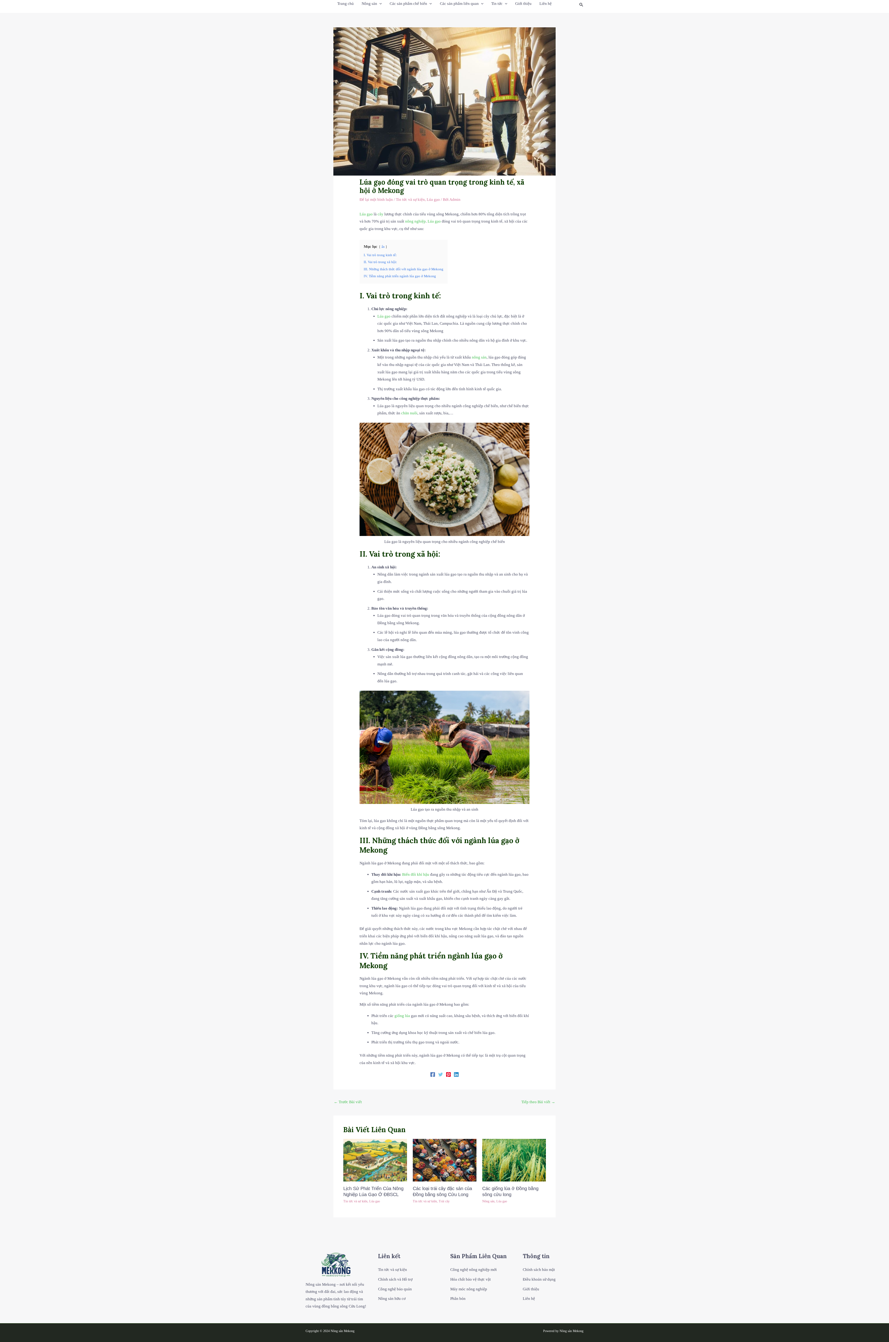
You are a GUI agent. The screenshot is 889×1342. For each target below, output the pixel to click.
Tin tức (497, 3)
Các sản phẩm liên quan (459, 3)
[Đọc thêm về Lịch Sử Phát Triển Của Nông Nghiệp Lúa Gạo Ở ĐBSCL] (375, 1160)
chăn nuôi (409, 413)
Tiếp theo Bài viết (538, 1102)
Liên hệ (545, 3)
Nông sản (369, 3)
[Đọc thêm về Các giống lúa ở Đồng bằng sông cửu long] (514, 1160)
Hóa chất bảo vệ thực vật (470, 1279)
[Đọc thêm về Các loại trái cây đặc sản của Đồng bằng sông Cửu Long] (444, 1160)
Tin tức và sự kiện (410, 199)
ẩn (383, 247)
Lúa (363, 214)
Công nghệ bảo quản (395, 1289)
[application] (379, 3)
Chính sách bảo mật (539, 1269)
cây (380, 214)
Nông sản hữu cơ (392, 1298)
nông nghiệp (415, 221)
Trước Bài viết (348, 1102)
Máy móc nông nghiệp (468, 1289)
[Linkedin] (456, 1074)
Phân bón (458, 1298)
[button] (581, 5)
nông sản (479, 357)
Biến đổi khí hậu (415, 874)
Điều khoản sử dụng (539, 1279)
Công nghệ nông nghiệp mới (473, 1269)
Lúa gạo (433, 199)
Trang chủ (345, 3)
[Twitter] (440, 1074)
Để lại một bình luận (376, 199)
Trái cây (444, 1201)
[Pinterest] (448, 1074)
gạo (370, 214)
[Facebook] (432, 1074)
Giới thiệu (523, 3)
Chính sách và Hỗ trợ (395, 1279)
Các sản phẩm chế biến (408, 3)
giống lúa (402, 1016)
